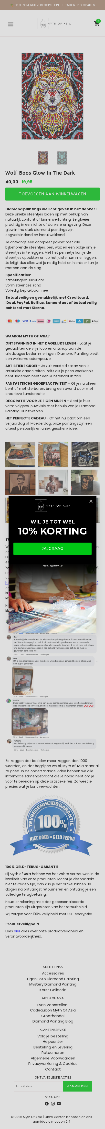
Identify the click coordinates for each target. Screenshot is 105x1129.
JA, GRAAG (52, 548)
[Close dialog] (91, 501)
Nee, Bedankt (52, 566)
